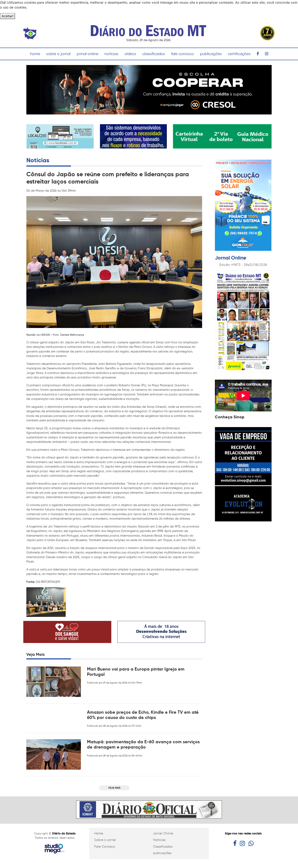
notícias (111, 53)
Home (98, 833)
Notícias (159, 840)
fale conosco (182, 53)
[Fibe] (243, 206)
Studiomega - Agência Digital (55, 848)
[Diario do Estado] (148, 28)
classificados (153, 53)
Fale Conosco (104, 846)
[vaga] (243, 474)
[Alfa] (133, 136)
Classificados (163, 846)
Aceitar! (7, 16)
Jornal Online (163, 833)
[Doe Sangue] (67, 632)
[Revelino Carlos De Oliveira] (149, 809)
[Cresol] (149, 89)
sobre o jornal (58, 53)
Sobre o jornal (105, 840)
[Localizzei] (60, 139)
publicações (211, 53)
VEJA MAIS (114, 787)
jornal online (87, 53)
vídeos (130, 53)
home (35, 53)
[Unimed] (222, 136)
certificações (239, 53)
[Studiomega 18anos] (161, 632)
